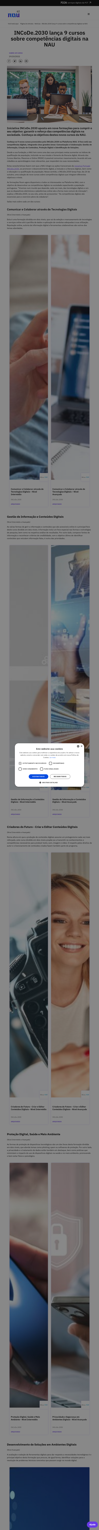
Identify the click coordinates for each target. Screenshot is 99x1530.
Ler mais (53, 757)
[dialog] (49, 765)
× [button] (81, 746)
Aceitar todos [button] (38, 777)
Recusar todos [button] (60, 777)
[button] (49, 782)
